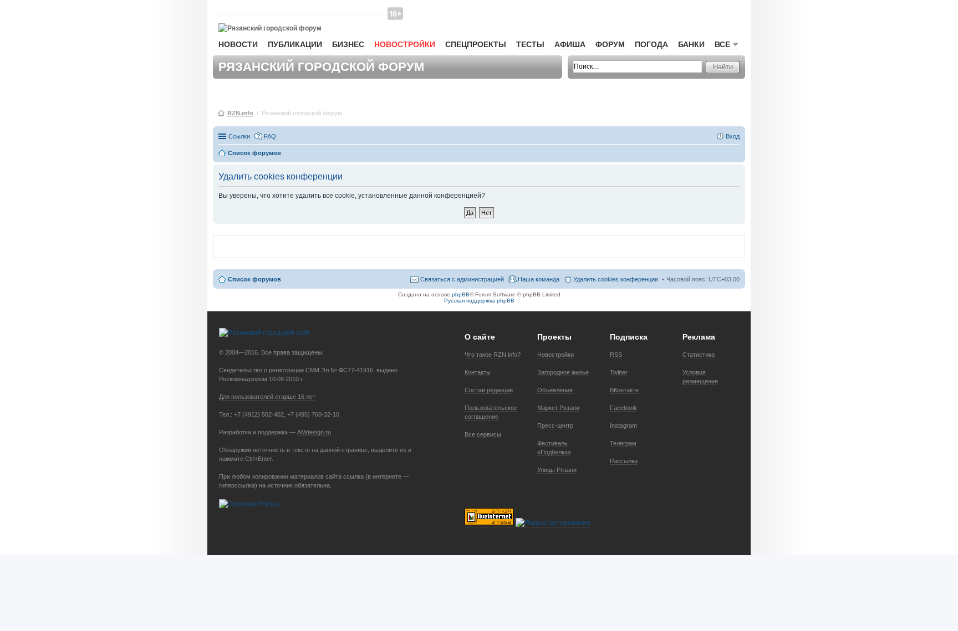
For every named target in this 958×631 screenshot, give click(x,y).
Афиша (569, 44)
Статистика (698, 354)
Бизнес (348, 44)
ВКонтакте (624, 390)
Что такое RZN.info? (493, 354)
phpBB (461, 294)
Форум (610, 44)
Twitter (619, 372)
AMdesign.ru (314, 432)
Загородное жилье (563, 372)
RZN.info (240, 113)
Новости (238, 44)
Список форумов (254, 279)
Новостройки (404, 44)
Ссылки (239, 136)
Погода (651, 44)
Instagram (623, 425)
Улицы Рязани (557, 469)
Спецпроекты (475, 44)
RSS (616, 354)
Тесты (530, 44)
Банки (691, 44)
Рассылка (624, 461)
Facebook (623, 407)
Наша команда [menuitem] (538, 279)
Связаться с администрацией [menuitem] (462, 279)
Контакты (478, 372)
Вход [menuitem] (733, 136)
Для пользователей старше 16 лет (267, 396)
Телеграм (623, 443)
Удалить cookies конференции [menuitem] (615, 279)
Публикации (295, 44)
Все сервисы (483, 434)
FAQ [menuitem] (270, 136)
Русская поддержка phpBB (479, 300)
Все (722, 44)
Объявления (555, 390)
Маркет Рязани (558, 407)
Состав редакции (489, 390)
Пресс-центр (555, 425)
